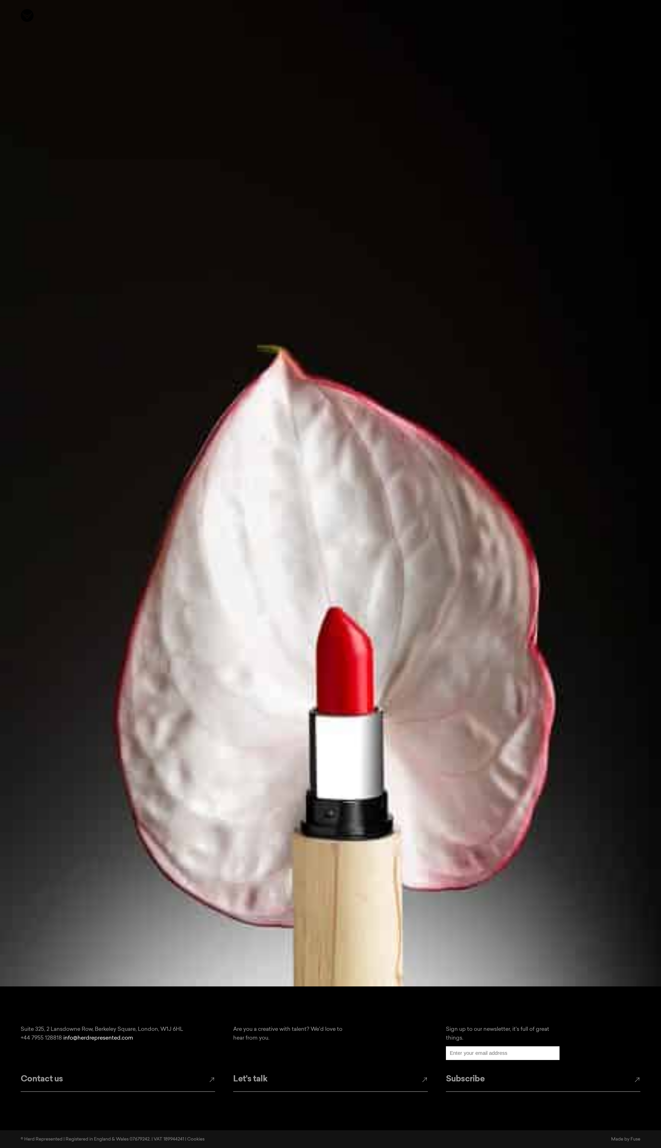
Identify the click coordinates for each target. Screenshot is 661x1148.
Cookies (195, 1139)
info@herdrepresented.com (98, 1038)
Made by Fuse (625, 1139)
